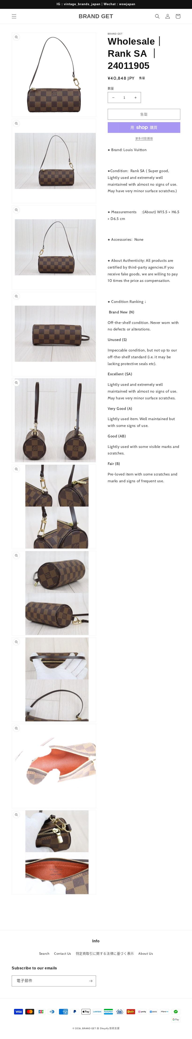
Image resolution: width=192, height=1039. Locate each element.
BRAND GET (89, 1028)
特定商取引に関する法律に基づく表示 (105, 953)
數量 (111, 88)
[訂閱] (90, 980)
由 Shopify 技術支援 (108, 1028)
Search (44, 953)
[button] (14, 16)
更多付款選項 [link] (144, 138)
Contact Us (62, 953)
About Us (145, 953)
